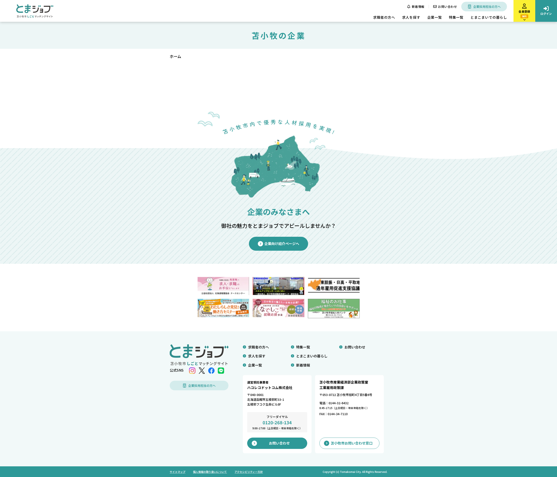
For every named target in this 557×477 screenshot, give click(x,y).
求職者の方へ (384, 17)
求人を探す (411, 17)
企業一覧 (434, 17)
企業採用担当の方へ (487, 6)
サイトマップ (177, 472)
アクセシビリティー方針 (249, 472)
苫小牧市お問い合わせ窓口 (351, 443)
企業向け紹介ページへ (281, 243)
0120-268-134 (277, 422)
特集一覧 (456, 17)
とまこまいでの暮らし (488, 17)
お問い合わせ (447, 6)
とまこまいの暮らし (311, 356)
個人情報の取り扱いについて (210, 472)
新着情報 (418, 6)
